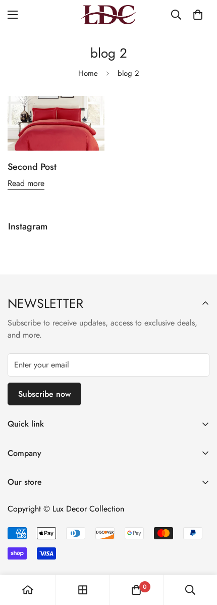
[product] (28, 590)
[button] (197, 14)
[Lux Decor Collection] (108, 14)
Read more (26, 183)
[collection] (83, 590)
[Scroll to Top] (199, 551)
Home (88, 73)
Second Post (32, 166)
